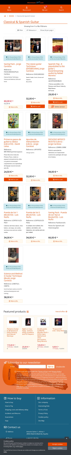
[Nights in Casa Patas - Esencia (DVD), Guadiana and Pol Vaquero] (28, 322)
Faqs (6, 421)
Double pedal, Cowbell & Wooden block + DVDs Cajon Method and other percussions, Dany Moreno (43, 335)
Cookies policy (43, 417)
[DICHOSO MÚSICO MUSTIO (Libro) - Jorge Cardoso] (57, 120)
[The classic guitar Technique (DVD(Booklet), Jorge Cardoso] (35, 45)
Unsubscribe (60, 367)
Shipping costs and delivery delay (16, 410)
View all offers (60, 312)
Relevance (32, 30)
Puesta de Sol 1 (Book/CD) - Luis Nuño (11, 214)
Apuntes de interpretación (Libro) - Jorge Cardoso (32, 143)
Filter (21, 30)
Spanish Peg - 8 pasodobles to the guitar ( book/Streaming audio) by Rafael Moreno (56, 70)
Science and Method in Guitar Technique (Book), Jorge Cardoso (13, 277)
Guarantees (9, 417)
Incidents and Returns (12, 413)
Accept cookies (57, 444)
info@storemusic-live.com (56, 384)
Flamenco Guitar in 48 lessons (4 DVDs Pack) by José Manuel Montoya (13, 332)
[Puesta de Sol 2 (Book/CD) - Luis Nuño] (35, 194)
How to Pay (9, 406)
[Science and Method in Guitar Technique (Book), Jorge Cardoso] (13, 255)
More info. (14, 107)
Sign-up (50, 367)
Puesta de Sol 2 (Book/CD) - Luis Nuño (33, 214)
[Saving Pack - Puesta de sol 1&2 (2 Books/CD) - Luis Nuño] (57, 194)
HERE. (5, 452)
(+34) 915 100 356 (32, 438)
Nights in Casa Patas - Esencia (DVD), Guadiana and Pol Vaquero (28, 331)
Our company (43, 402)
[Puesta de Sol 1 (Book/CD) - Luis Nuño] (13, 194)
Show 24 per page (46, 30)
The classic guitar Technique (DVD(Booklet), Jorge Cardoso (35, 67)
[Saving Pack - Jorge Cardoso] (13, 45)
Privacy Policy (56, 372)
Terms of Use (43, 372)
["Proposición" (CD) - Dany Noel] (58, 322)
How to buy (9, 402)
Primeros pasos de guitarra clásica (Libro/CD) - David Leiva (12, 143)
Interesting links (43, 406)
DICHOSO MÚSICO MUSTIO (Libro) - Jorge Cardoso (56, 141)
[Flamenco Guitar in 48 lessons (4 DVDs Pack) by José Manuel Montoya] (13, 322)
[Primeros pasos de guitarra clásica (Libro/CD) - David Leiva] (13, 120)
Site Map (41, 421)
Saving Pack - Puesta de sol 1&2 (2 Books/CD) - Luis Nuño (57, 216)
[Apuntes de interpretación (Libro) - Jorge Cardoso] (35, 120)
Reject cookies (57, 448)
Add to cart (36, 106)
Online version (59, 107)
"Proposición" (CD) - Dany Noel (58, 330)
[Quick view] (20, 40)
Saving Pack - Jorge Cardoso (12, 65)
